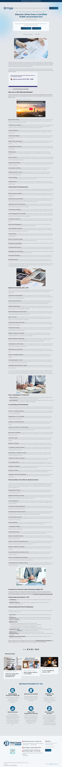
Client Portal (46, 8)
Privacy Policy (6, 765)
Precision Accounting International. (18, 762)
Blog (28, 8)
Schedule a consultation (37, 28)
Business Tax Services (31, 694)
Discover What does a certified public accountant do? (34, 11)
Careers (41, 8)
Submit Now (48, 750)
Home (14, 8)
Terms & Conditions (13, 765)
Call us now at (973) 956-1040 (26, 28)
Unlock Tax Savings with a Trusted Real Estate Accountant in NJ (12, 675)
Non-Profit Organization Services (31, 712)
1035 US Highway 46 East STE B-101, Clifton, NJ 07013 (33, 743)
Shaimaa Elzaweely (27, 34)
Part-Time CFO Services (49, 712)
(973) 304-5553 (33, 744)
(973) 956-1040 (26, 744)
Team (31, 8)
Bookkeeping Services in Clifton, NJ (12, 694)
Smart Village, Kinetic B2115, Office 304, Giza (31, 749)
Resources (38, 8)
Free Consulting (54, 8)
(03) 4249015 (25, 755)
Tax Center (25, 8)
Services (20, 8)
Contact (33, 8)
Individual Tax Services (49, 694)
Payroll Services (13, 712)
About (17, 8)
